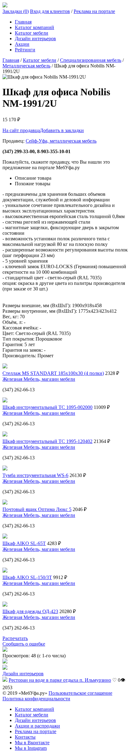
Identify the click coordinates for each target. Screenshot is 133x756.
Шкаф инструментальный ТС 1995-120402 (47, 441)
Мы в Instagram (31, 748)
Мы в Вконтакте (32, 742)
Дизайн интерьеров (35, 38)
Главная (23, 21)
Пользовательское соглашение (80, 693)
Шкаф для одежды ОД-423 (30, 611)
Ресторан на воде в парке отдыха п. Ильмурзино (60, 680)
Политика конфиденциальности (36, 698)
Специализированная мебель (90, 60)
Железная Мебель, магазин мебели (38, 379)
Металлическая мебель (26, 65)
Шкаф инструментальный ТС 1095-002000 (47, 407)
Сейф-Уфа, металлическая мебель (61, 141)
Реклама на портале (94, 11)
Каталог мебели (31, 33)
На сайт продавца (21, 130)
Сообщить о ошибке (23, 643)
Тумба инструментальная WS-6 (35, 475)
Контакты (25, 737)
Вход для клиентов (50, 11)
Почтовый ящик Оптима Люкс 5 (36, 509)
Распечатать (15, 638)
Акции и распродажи (37, 725)
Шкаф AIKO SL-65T (24, 543)
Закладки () (15, 11)
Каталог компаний (34, 27)
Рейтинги (25, 49)
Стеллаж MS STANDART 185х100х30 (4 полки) (53, 373)
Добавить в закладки (62, 130)
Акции (22, 44)
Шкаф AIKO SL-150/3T (27, 577)
